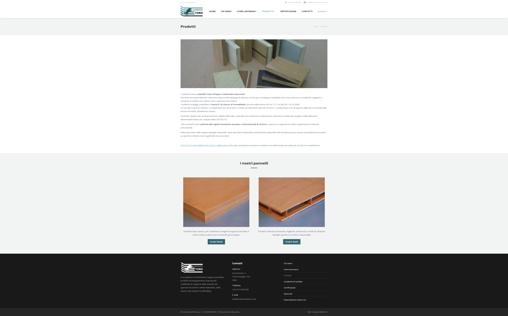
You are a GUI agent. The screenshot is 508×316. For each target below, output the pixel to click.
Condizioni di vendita (293, 281)
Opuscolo (288, 293)
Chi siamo (288, 263)
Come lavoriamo (291, 269)
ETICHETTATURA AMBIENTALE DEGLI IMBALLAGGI (204, 145)
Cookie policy (234, 312)
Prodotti (287, 275)
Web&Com (323, 312)
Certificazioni (289, 287)
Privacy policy (223, 312)
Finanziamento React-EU (295, 299)
